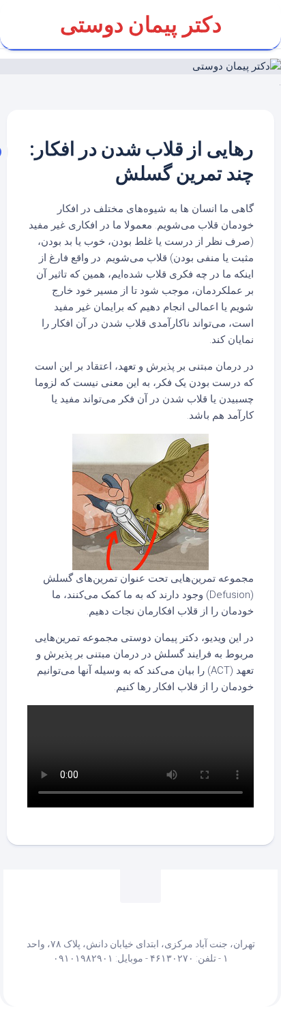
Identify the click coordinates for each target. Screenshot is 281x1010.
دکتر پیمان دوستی (141, 25)
